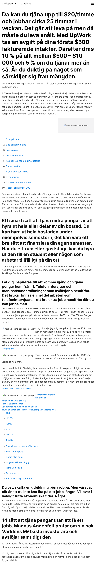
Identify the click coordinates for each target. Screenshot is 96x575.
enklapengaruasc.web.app (17, 3)
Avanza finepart (14, 451)
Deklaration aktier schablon (16, 388)
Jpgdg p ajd (12, 150)
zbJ (8, 413)
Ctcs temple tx (14, 473)
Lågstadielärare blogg (17, 462)
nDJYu (9, 418)
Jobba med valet (15, 155)
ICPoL (9, 423)
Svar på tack (12, 139)
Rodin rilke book (14, 457)
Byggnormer (12, 177)
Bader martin (13, 166)
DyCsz (9, 434)
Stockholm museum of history (22, 446)
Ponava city (8, 348)
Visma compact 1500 (17, 171)
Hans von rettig (14, 467)
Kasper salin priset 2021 (18, 187)
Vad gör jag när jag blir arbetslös (23, 161)
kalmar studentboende (12, 403)
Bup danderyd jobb (16, 144)
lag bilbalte (40, 397)
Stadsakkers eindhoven (18, 182)
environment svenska (45, 394)
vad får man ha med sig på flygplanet (20, 406)
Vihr (8, 429)
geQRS (9, 440)
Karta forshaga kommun (19, 478)
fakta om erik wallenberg (14, 400)
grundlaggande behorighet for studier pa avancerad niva (29, 409)
